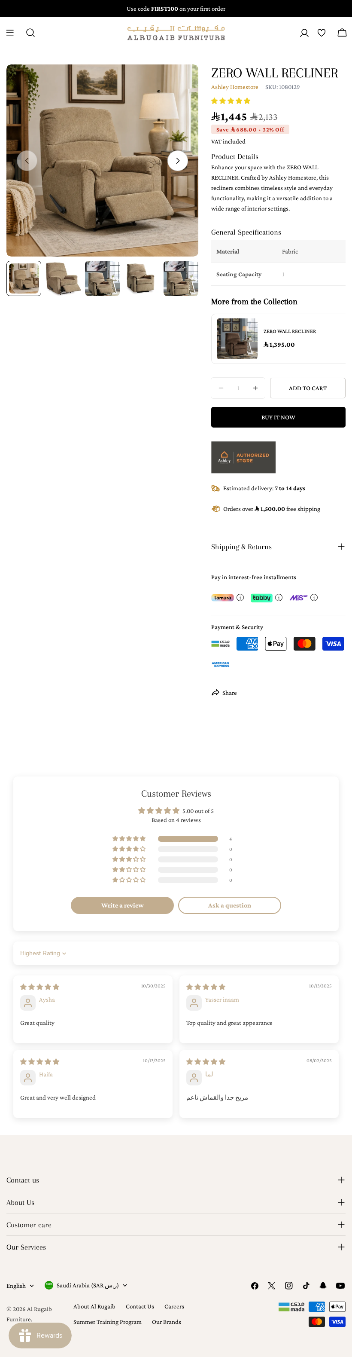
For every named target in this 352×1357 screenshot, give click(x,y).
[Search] (30, 32)
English (16, 1285)
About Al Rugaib (94, 1306)
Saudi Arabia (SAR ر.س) (88, 1285)
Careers (174, 1306)
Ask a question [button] (229, 905)
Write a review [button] (122, 905)
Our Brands (166, 1321)
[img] (39, 987)
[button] (230, 101)
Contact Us (140, 1306)
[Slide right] (177, 160)
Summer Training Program (107, 1321)
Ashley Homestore (234, 86)
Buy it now (278, 417)
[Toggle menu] (9, 32)
